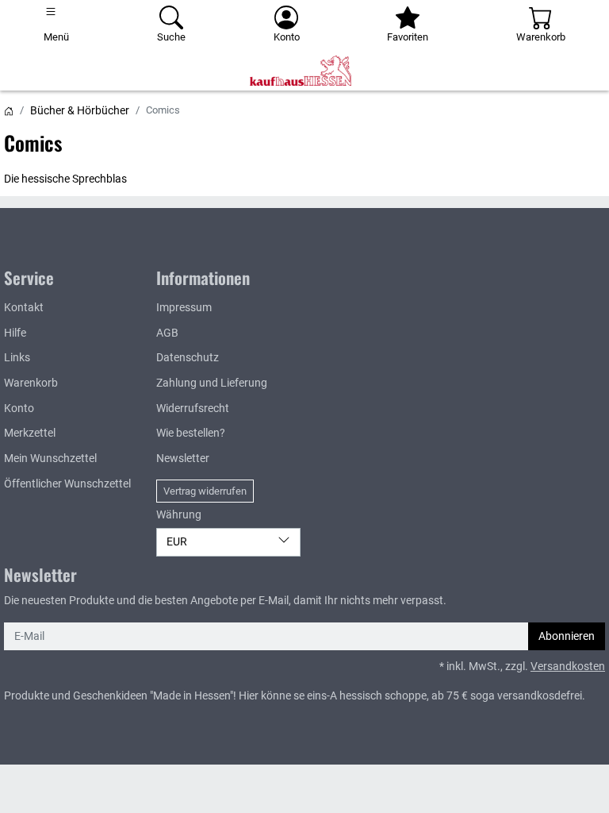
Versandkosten (567, 666)
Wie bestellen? (190, 433)
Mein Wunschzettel (50, 458)
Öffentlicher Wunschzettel (67, 484)
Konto (19, 408)
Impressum (184, 307)
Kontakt (24, 307)
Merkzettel (30, 433)
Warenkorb (31, 383)
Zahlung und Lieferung (211, 383)
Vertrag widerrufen (205, 491)
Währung (178, 515)
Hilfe (15, 333)
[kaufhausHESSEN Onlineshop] (304, 71)
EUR (177, 542)
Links (17, 357)
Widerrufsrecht (192, 408)
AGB (167, 333)
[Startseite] (8, 110)
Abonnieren (566, 636)
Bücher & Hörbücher (79, 110)
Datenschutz (187, 357)
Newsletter (182, 458)
